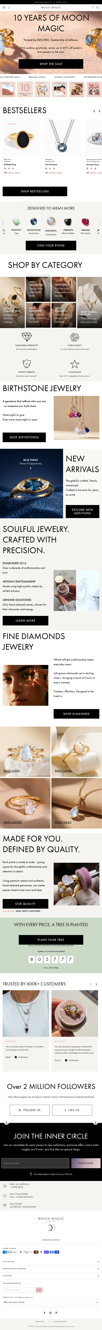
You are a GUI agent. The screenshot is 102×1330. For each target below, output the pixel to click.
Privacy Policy (40, 1321)
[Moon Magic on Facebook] (45, 1313)
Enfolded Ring (10, 164)
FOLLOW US (31, 1110)
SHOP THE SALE (51, 64)
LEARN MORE (25, 620)
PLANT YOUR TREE (51, 940)
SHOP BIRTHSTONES (24, 437)
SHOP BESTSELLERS (35, 191)
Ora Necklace (51, 164)
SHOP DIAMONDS (76, 714)
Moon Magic (62, 1321)
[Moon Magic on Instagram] (51, 1313)
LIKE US (73, 1110)
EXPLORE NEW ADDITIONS (82, 511)
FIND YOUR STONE (51, 245)
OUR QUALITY (25, 904)
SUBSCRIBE (86, 1163)
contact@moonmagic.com (23, 1297)
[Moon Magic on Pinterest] (57, 1313)
